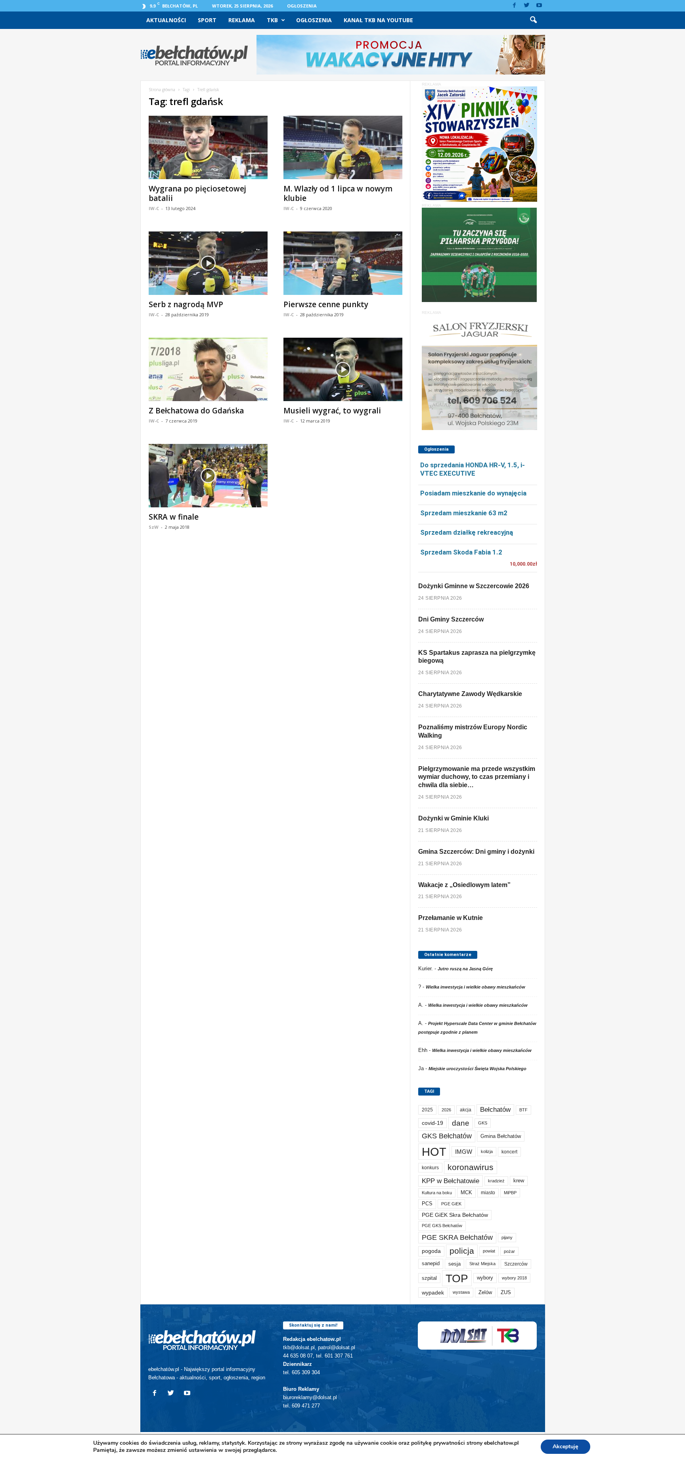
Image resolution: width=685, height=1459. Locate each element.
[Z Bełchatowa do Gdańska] (208, 369)
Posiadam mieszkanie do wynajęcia (473, 493)
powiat (489, 1251)
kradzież (496, 1180)
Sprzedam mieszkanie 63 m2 (463, 513)
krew (518, 1181)
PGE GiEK (451, 1203)
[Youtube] (539, 5)
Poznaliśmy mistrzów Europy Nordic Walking (472, 731)
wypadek (433, 1292)
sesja (454, 1264)
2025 (427, 1110)
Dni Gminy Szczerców (451, 619)
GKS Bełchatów (447, 1136)
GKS (482, 1123)
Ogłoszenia (302, 6)
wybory (485, 1278)
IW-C (154, 208)
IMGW (463, 1151)
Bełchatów (495, 1109)
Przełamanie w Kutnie (450, 917)
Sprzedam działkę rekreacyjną (466, 532)
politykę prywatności (438, 1443)
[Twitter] (527, 5)
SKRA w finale (174, 517)
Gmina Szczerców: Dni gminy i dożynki (476, 851)
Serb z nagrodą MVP (186, 304)
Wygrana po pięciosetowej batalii (197, 193)
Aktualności (166, 20)
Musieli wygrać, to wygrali (332, 410)
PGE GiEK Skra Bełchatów (455, 1215)
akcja (465, 1110)
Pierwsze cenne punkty (325, 304)
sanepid (431, 1263)
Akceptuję (565, 1446)
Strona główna (162, 89)
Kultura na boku (437, 1192)
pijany (507, 1237)
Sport (207, 20)
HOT (434, 1151)
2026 (446, 1109)
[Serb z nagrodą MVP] (208, 263)
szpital (429, 1278)
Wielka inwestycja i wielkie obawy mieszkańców (475, 987)
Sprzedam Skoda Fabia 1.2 (461, 552)
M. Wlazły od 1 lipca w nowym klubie (337, 193)
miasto (488, 1192)
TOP (457, 1278)
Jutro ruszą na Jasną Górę (465, 968)
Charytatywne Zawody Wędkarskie (470, 693)
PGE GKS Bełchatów (442, 1225)
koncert (509, 1152)
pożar (509, 1251)
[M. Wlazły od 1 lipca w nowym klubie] (342, 147)
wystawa (461, 1292)
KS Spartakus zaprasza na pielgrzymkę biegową (477, 656)
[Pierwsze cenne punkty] (342, 263)
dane (460, 1123)
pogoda (431, 1251)
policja (462, 1250)
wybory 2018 (514, 1277)
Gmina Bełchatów (500, 1136)
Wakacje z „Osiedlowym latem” (464, 885)
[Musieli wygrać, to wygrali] (342, 369)
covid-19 (432, 1123)
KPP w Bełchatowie (450, 1181)
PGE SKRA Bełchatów (457, 1237)
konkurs (430, 1167)
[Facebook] (514, 5)
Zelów (485, 1292)
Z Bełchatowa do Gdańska (196, 410)
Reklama (241, 20)
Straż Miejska (482, 1263)
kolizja (487, 1151)
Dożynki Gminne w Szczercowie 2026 (473, 586)
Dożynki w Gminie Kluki (453, 818)
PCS (427, 1204)
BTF (523, 1109)
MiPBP (510, 1192)
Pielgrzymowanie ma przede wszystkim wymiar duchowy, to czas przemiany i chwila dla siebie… (476, 777)
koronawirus (471, 1167)
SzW (154, 527)
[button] (533, 20)
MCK (466, 1192)
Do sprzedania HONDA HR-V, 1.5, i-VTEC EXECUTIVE (472, 469)
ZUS (506, 1292)
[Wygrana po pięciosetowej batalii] (208, 147)
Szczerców (516, 1264)
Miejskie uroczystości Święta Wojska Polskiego (477, 1068)
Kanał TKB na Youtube (378, 20)
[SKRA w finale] (208, 475)
